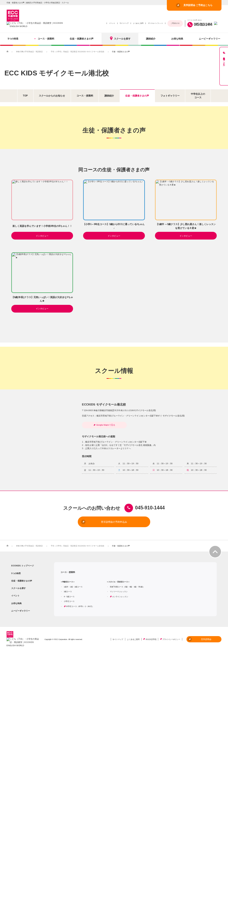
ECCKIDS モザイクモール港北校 (104, 404)
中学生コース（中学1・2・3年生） (80, 606)
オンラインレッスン (120, 596)
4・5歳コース (69, 596)
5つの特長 (13, 38)
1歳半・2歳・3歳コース (73, 587)
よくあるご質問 (138, 23)
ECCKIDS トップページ (22, 565)
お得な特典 (177, 38)
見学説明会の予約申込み (114, 521)
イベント (112, 23)
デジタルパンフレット (155, 23)
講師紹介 (151, 38)
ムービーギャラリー (209, 38)
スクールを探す (122, 38)
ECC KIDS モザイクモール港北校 (56, 73)
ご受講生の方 (175, 23)
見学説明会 (206, 639)
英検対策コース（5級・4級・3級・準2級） (127, 587)
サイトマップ (124, 23)
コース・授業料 (46, 38)
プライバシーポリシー (171, 639)
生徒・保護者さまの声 (82, 38)
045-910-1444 (203, 24)
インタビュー (42, 235)
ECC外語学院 (151, 639)
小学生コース (69, 601)
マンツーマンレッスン (119, 591)
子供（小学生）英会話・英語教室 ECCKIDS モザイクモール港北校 (77, 51)
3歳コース (68, 591)
